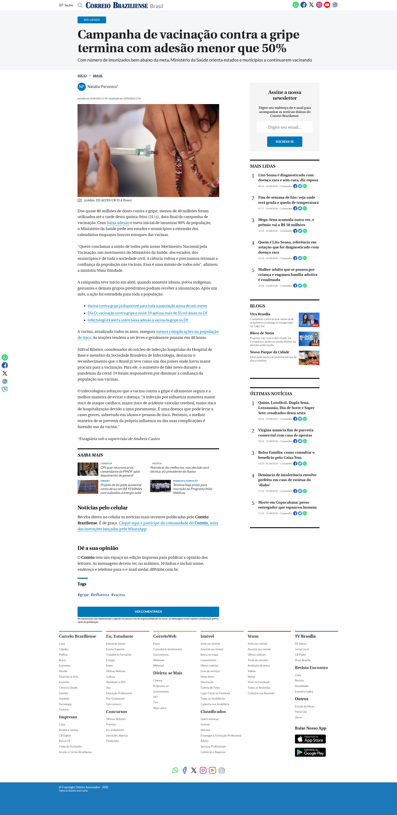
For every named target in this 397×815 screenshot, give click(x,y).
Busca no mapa (209, 654)
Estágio (110, 660)
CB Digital (65, 735)
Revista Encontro (311, 667)
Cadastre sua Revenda (261, 693)
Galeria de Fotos (210, 687)
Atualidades (302, 686)
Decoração (207, 682)
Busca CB (64, 741)
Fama (156, 643)
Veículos (205, 730)
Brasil (156, 6)
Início (82, 75)
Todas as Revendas (259, 687)
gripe (84, 594)
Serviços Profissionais (213, 746)
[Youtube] (327, 7)
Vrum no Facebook (259, 682)
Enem (109, 665)
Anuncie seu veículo (259, 649)
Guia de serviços (210, 671)
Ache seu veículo (257, 643)
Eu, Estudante (119, 636)
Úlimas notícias (209, 665)
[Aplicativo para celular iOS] (310, 739)
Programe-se (161, 686)
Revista (299, 680)
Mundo (63, 671)
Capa (62, 643)
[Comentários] (5, 391)
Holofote (64, 698)
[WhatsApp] (296, 7)
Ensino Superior (115, 649)
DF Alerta (300, 643)
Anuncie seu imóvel (212, 649)
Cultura (110, 676)
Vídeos (252, 671)
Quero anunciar (210, 719)
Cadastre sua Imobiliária (215, 704)
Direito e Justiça (68, 730)
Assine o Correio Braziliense (75, 752)
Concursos (116, 711)
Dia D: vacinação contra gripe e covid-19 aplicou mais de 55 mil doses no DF (148, 313)
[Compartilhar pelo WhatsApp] (305, 187)
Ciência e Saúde (68, 687)
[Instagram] (319, 7)
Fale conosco (113, 704)
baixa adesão (118, 223)
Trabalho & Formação (118, 654)
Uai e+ (299, 717)
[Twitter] (311, 7)
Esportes (64, 682)
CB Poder (300, 654)
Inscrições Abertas (117, 735)
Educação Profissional (119, 693)
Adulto (204, 741)
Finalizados (112, 741)
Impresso (68, 717)
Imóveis (205, 724)
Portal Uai (301, 711)
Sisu (108, 687)
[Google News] (335, 7)
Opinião (63, 693)
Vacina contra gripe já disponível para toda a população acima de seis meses (147, 306)
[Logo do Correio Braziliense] (117, 5)
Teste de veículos (258, 660)
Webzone (158, 660)
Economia (65, 665)
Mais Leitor (160, 708)
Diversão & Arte (68, 676)
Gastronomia (161, 654)
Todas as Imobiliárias (213, 698)
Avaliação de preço (259, 665)
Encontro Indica (304, 691)
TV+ (155, 702)
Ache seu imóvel (210, 643)
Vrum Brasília (303, 660)
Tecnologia (65, 704)
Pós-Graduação (115, 698)
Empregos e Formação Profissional (221, 735)
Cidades (63, 649)
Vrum (253, 636)
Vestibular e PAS (116, 682)
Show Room (207, 676)
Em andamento (115, 730)
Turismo (63, 709)
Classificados (213, 711)
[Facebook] (303, 7)
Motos (251, 676)
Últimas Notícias (116, 671)
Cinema (157, 680)
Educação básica (116, 643)
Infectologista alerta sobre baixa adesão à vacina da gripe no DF (138, 320)
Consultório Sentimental (167, 649)
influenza (101, 594)
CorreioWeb (164, 636)
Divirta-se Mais (167, 673)
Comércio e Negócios (213, 752)
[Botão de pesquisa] (78, 5)
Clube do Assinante (70, 746)
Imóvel (207, 636)
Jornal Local (302, 649)
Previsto (111, 724)
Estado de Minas (304, 706)
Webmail (158, 665)
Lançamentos (208, 660)
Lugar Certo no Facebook (215, 693)
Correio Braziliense (77, 636)
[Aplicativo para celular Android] (310, 752)
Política (63, 654)
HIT (155, 697)
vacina (119, 594)
